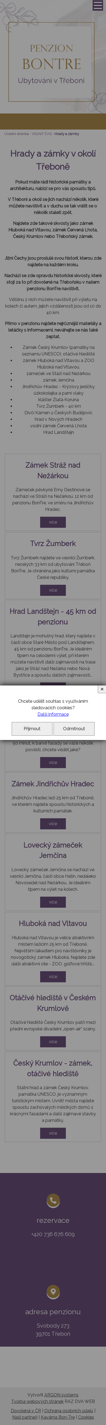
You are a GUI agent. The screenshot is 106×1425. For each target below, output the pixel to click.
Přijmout (32, 728)
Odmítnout (74, 728)
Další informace (53, 714)
